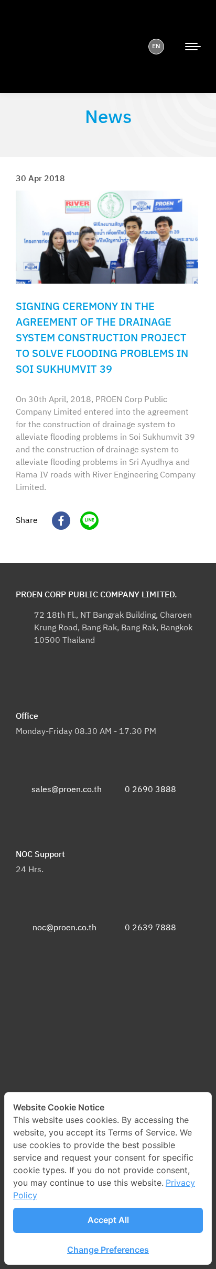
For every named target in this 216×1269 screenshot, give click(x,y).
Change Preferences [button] (108, 1249)
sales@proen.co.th (66, 790)
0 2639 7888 (150, 928)
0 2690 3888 (150, 790)
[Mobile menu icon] (193, 47)
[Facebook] (57, 520)
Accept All (108, 1220)
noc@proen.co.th (64, 928)
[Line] (85, 520)
